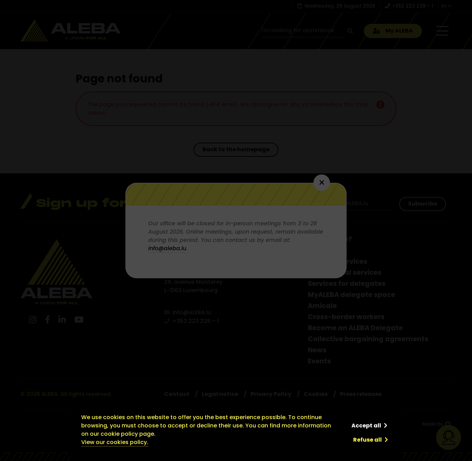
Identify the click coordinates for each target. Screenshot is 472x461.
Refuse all (367, 440)
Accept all (366, 426)
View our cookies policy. (114, 442)
